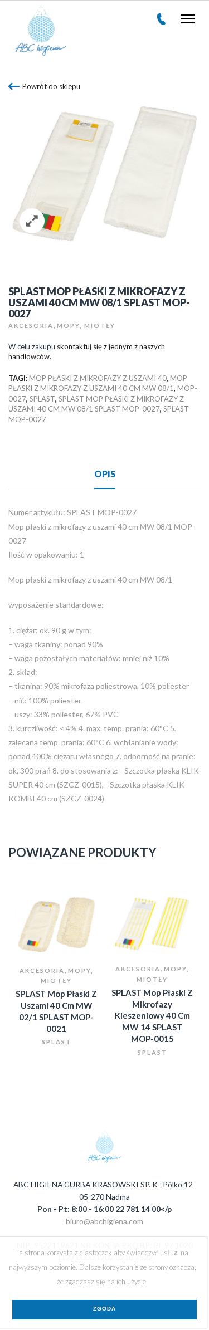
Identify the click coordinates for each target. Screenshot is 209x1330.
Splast (56, 1041)
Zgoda (104, 1308)
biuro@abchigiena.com (104, 1221)
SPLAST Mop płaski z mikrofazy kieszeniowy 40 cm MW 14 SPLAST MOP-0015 (152, 1015)
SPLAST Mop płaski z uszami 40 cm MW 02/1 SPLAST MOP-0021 (56, 1011)
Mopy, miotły (86, 325)
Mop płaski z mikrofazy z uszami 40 (98, 378)
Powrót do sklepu (51, 86)
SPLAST (42, 398)
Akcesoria (31, 325)
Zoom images (32, 220)
